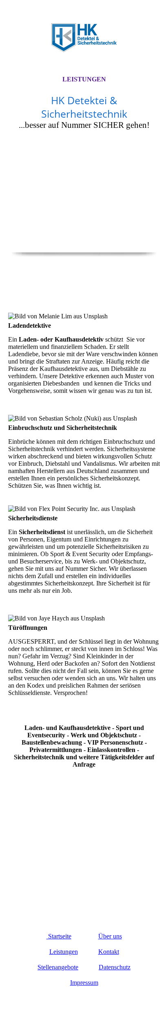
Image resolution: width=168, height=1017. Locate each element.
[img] (84, 37)
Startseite (58, 936)
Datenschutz (114, 967)
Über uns (110, 936)
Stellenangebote (58, 967)
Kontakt (108, 951)
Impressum (84, 982)
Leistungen (63, 951)
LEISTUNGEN (84, 79)
